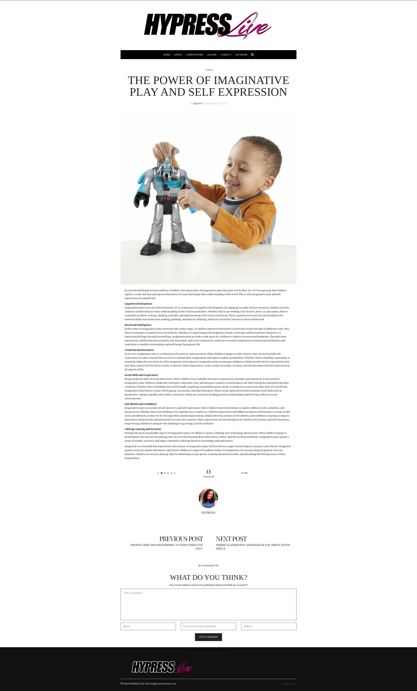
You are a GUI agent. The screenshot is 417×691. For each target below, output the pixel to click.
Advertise (241, 54)
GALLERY (212, 54)
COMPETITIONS (194, 54)
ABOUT (178, 54)
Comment (208, 472)
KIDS (210, 70)
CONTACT (226, 54)
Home (167, 54)
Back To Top (290, 684)
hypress (197, 103)
